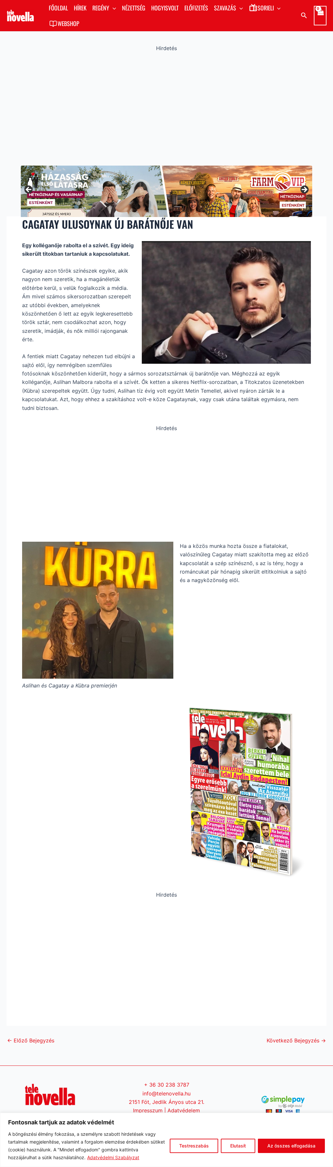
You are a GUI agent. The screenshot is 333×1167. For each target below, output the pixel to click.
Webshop (68, 23)
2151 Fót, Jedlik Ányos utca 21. (166, 1102)
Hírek (80, 8)
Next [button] (304, 190)
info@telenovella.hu (166, 1093)
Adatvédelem (183, 1110)
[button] (112, 8)
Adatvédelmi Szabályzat (113, 1157)
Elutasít (238, 1145)
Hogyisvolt (165, 8)
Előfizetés (196, 8)
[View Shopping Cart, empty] (320, 15)
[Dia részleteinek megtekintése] (166, 190)
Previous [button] (29, 190)
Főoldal (58, 8)
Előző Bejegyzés (30, 1040)
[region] (166, 1140)
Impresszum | (150, 1110)
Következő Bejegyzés (296, 1040)
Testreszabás (194, 1145)
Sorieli (266, 8)
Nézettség (133, 8)
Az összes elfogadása (291, 1145)
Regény (100, 8)
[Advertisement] (166, 107)
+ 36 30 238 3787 (166, 1084)
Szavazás (225, 8)
